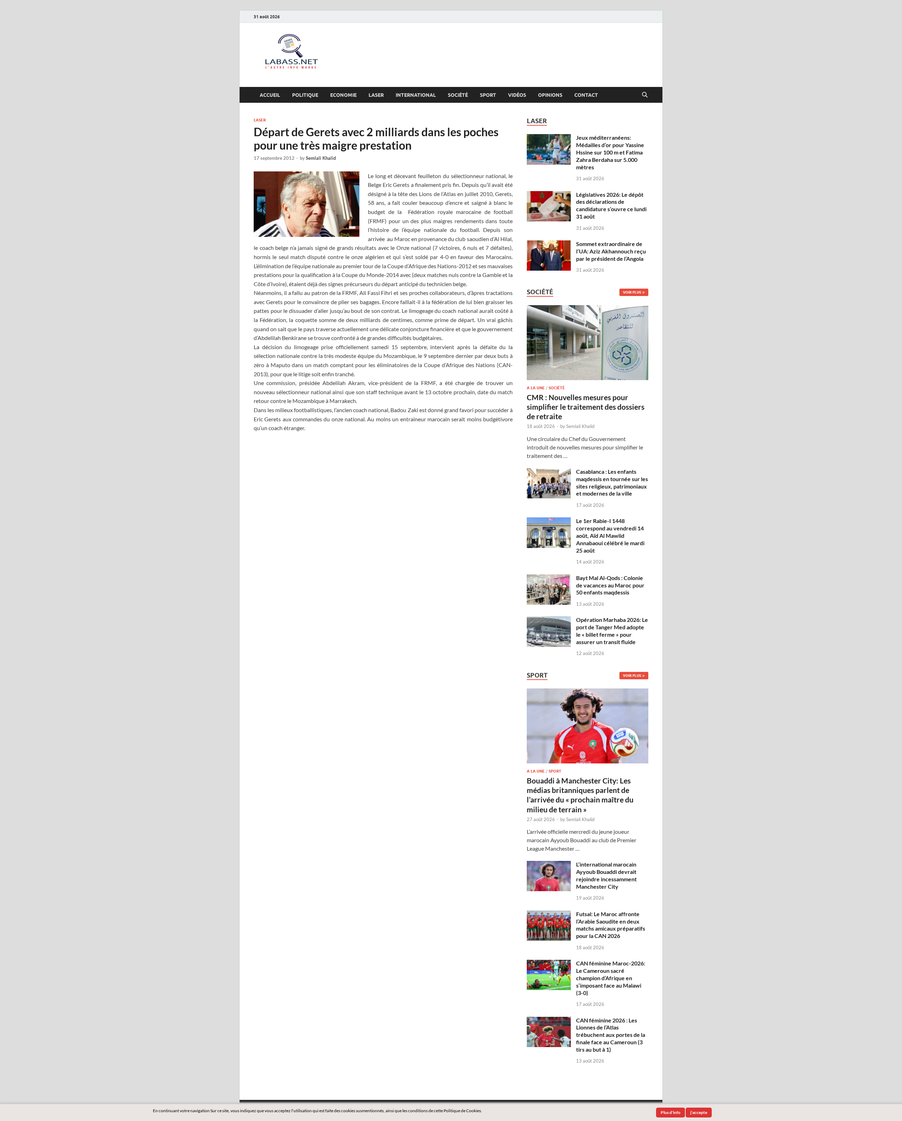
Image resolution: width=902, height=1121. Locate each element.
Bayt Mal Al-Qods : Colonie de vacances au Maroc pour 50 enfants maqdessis (610, 585)
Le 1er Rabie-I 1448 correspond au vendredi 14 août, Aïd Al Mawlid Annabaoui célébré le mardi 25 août (610, 535)
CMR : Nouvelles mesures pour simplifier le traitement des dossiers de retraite (585, 407)
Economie (343, 95)
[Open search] (645, 95)
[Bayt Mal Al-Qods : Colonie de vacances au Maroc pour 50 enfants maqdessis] (549, 578)
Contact (586, 95)
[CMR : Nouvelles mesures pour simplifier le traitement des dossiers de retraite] (587, 309)
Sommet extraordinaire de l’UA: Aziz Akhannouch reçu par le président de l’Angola (611, 251)
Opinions (550, 95)
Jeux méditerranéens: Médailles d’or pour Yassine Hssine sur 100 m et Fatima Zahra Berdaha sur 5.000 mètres (610, 152)
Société (458, 95)
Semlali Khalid (321, 158)
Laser (376, 95)
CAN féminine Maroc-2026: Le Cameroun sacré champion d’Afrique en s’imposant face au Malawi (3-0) (610, 978)
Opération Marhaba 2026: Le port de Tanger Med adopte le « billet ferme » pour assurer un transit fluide (612, 630)
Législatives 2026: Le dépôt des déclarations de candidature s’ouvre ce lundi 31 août (611, 205)
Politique (305, 95)
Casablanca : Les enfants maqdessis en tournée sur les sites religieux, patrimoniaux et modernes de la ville (612, 482)
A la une (536, 387)
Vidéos (517, 95)
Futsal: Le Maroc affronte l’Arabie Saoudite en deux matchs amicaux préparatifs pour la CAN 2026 (610, 925)
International (416, 95)
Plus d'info (670, 1112)
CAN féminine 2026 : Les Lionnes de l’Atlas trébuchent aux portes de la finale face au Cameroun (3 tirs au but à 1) (610, 1035)
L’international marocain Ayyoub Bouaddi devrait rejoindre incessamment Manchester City (606, 875)
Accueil (270, 95)
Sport (488, 95)
